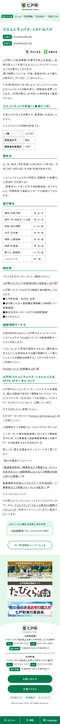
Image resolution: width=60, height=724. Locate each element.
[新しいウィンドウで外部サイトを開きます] (30, 570)
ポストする (35, 51)
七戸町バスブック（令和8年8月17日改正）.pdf (28, 283)
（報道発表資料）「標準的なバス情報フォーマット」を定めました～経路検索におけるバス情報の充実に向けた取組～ (30, 471)
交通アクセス (30, 689)
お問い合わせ (30, 679)
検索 (31, 720)
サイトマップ (44, 697)
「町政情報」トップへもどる (31, 545)
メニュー (11, 720)
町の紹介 (40, 16)
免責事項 (30, 697)
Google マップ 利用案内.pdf (19, 368)
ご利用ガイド (16, 697)
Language (51, 720)
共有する (52, 51)
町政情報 (28, 16)
